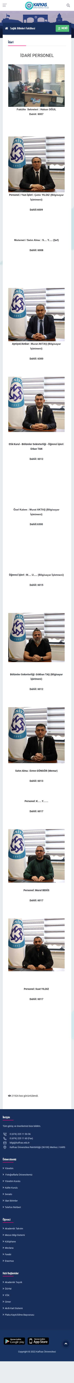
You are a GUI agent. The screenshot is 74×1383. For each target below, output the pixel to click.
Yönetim (9, 1168)
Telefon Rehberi (13, 1207)
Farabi (8, 1254)
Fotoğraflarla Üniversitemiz (18, 1174)
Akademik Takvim (14, 1228)
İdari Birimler (11, 1200)
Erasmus (9, 1261)
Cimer (8, 1301)
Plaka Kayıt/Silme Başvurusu (19, 1314)
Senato (8, 1194)
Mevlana (9, 1248)
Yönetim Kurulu (12, 1181)
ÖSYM (8, 1288)
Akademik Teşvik (13, 1282)
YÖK (7, 1295)
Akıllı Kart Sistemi (14, 1308)
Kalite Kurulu (11, 1187)
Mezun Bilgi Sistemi (15, 1235)
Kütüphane (10, 1241)
